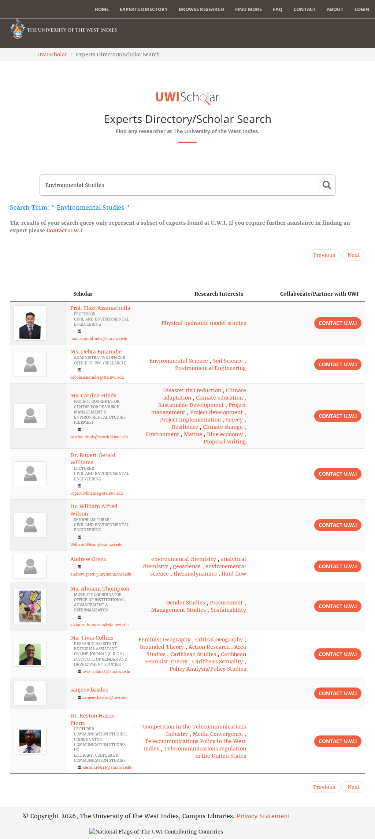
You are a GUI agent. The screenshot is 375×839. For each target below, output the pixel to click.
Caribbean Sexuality (217, 661)
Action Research (209, 647)
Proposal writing (225, 441)
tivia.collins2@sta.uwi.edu (106, 671)
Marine (193, 434)
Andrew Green (88, 559)
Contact (304, 9)
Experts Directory (144, 9)
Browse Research (201, 9)
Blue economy (225, 434)
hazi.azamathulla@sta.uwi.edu (98, 338)
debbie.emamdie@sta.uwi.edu (97, 377)
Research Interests (218, 294)
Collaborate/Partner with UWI (319, 294)
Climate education (219, 397)
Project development (216, 412)
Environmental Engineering (210, 368)
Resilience (185, 427)
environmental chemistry (183, 559)
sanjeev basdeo (89, 689)
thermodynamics (195, 573)
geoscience (187, 566)
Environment (162, 434)
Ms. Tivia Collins (91, 637)
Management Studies (178, 610)
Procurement (226, 602)
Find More (248, 9)
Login (362, 9)
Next (354, 255)
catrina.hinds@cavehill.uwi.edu (99, 437)
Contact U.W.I (65, 230)
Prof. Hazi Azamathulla (100, 308)
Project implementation (190, 419)
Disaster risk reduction (192, 390)
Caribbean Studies (193, 654)
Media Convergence (218, 734)
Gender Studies (185, 602)
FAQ (277, 9)
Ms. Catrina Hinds (93, 395)
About (335, 9)
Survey (234, 419)
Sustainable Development (191, 405)
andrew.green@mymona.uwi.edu (100, 574)
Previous (324, 255)
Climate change (223, 427)
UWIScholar (52, 54)
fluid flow (234, 573)
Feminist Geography (164, 639)
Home (101, 9)
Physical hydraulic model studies (203, 323)
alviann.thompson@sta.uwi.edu (99, 624)
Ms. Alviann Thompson (99, 588)
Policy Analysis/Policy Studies (208, 669)
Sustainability (228, 610)
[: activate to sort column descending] (38, 293)
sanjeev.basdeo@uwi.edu (104, 697)
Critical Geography (219, 639)
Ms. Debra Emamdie (96, 351)
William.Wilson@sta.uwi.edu (96, 544)
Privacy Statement (263, 816)
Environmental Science (178, 360)
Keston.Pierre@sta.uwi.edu (106, 767)
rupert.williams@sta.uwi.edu (96, 493)
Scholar (83, 294)
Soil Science (228, 360)
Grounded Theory (162, 647)
